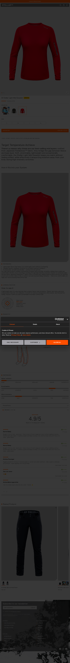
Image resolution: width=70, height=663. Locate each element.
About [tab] (58, 324)
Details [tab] (35, 324)
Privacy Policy (16, 335)
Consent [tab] (12, 324)
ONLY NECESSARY (13, 342)
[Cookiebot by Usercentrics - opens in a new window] (56, 319)
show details (27, 335)
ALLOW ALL (57, 342)
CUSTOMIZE (34, 342)
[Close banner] (67, 319)
